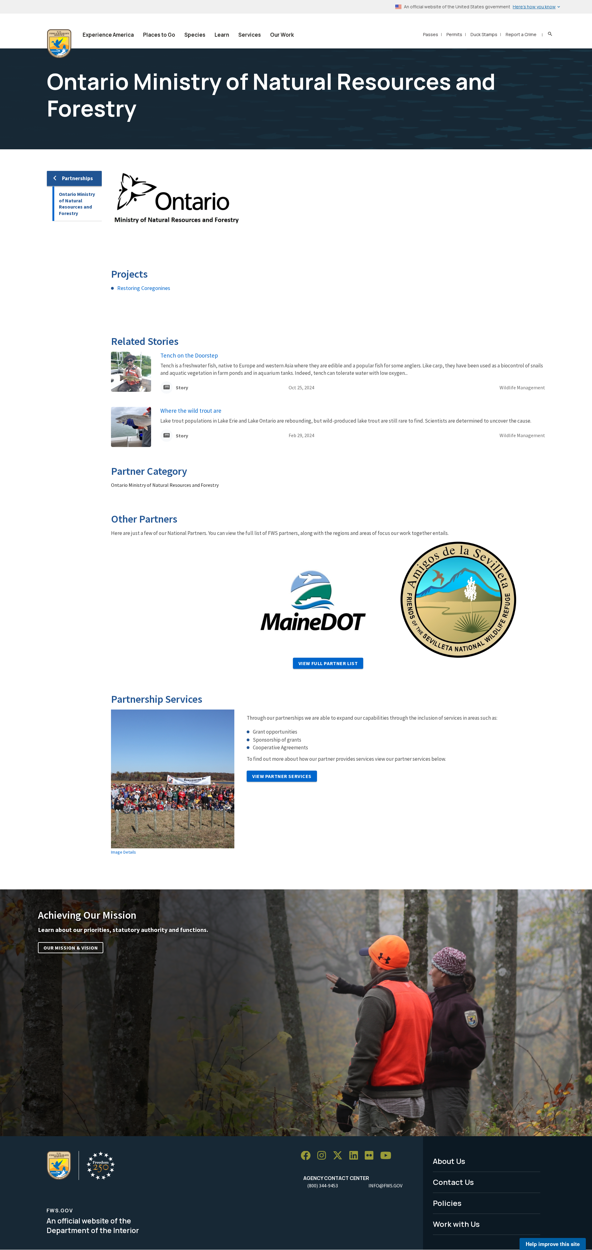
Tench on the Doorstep (189, 355)
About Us (449, 1161)
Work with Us (456, 1224)
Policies (447, 1203)
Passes (430, 34)
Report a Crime (521, 34)
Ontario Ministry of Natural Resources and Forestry (77, 203)
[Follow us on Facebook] (308, 1156)
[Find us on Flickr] (371, 1156)
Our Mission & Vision (70, 948)
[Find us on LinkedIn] (355, 1156)
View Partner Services (281, 776)
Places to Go (159, 34)
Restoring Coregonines (143, 288)
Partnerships (77, 178)
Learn (222, 34)
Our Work (282, 34)
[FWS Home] (59, 44)
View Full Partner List (328, 663)
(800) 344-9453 (322, 1185)
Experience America (108, 34)
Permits (454, 34)
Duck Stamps (484, 34)
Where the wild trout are (190, 410)
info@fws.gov (385, 1185)
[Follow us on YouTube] (388, 1156)
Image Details (123, 852)
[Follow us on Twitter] (340, 1156)
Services (249, 34)
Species (194, 34)
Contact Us (453, 1182)
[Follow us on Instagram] (323, 1156)
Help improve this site (553, 1244)
